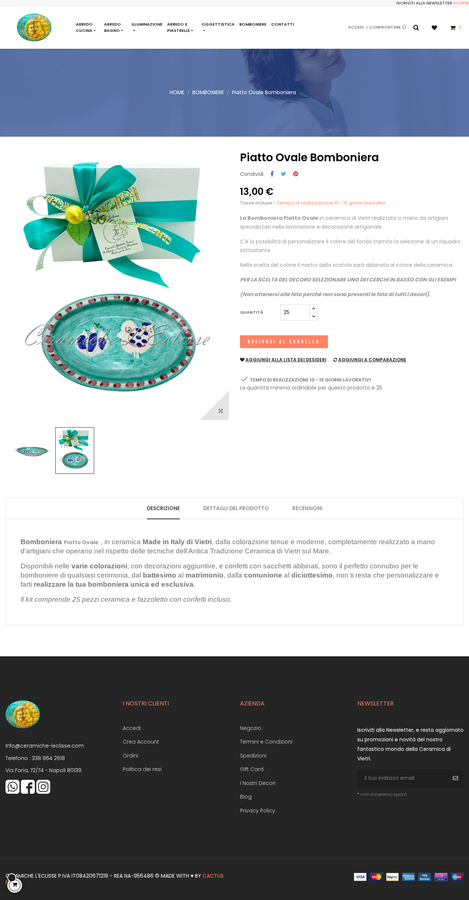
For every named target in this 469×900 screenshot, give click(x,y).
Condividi (272, 174)
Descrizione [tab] (163, 508)
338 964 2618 (48, 758)
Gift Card (251, 769)
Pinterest (295, 174)
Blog (246, 796)
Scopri (461, 3)
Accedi (132, 728)
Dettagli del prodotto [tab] (236, 508)
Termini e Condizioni (266, 741)
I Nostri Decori (258, 783)
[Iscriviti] (456, 778)
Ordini (130, 755)
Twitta (283, 174)
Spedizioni (253, 755)
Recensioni (307, 508)
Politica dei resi (142, 769)
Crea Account (141, 741)
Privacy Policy (257, 810)
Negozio (250, 728)
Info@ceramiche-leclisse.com (44, 745)
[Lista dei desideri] (438, 27)
